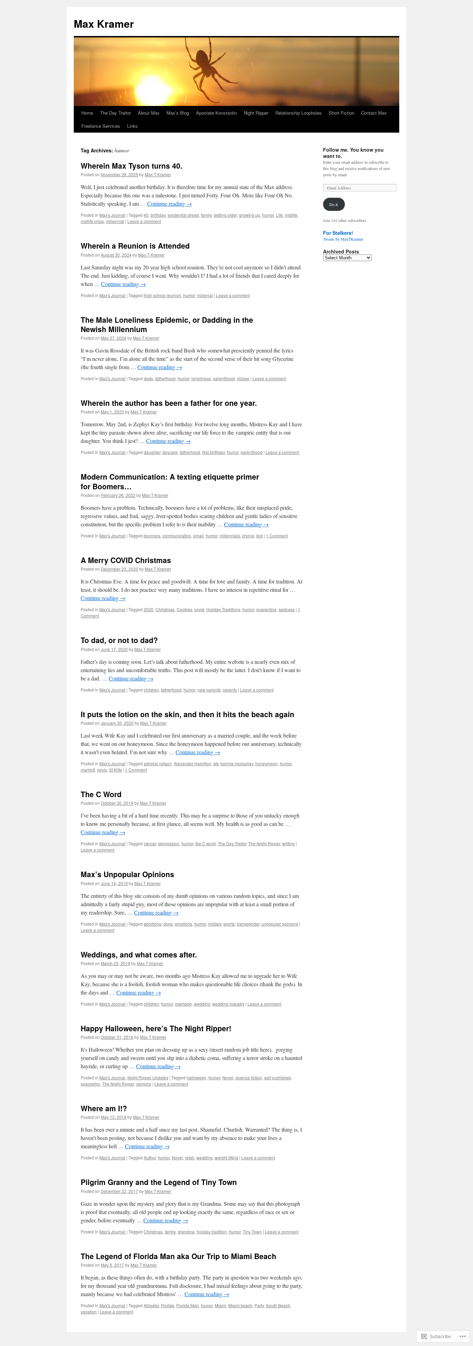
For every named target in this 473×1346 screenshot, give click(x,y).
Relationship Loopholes (298, 112)
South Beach (278, 1305)
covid (199, 609)
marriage (183, 1004)
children (151, 690)
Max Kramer (104, 23)
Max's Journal (112, 215)
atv (215, 763)
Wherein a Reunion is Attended (135, 245)
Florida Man (187, 1305)
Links (132, 126)
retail (189, 1157)
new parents (209, 690)
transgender (248, 924)
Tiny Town (252, 1231)
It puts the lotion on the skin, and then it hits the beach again (187, 714)
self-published (277, 1077)
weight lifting (226, 1157)
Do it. (334, 204)
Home (87, 112)
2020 (148, 609)
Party (259, 1305)
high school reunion (162, 295)
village (243, 378)
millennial (115, 221)
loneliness (201, 378)
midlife (291, 215)
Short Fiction (341, 112)
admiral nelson (158, 763)
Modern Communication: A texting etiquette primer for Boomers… (170, 481)
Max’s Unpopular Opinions (127, 874)
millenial (205, 295)
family (206, 215)
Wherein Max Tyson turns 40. (131, 165)
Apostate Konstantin (216, 112)
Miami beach (240, 1305)
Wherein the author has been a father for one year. (169, 403)
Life (279, 215)
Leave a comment (144, 221)
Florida (167, 1305)
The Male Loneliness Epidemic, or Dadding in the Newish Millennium (167, 324)
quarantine (266, 609)
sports (229, 924)
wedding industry (228, 1004)
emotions (183, 924)
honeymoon (266, 763)
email (198, 535)
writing (288, 843)
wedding (202, 1004)
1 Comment (277, 535)
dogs (168, 924)
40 (146, 215)
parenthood (224, 378)
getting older (225, 215)
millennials (230, 535)
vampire (143, 1084)
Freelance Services (100, 126)
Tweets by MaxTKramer (343, 239)
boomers (152, 535)
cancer (150, 843)
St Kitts (115, 770)
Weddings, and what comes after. (139, 954)
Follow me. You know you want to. (353, 152)
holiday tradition (212, 1231)
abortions (152, 924)
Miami (220, 1305)
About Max (149, 112)
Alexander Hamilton (192, 763)
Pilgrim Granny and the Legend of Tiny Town (159, 1182)
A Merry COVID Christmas (126, 560)
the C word (205, 843)
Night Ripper (256, 112)
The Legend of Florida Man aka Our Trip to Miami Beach (178, 1256)
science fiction (248, 1077)
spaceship (90, 1084)
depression (168, 843)
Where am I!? (104, 1108)
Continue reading (169, 203)
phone (248, 535)
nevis (102, 770)
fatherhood (165, 378)
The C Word (101, 794)
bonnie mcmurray (237, 763)
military (214, 924)
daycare (170, 452)
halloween (196, 1077)
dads (148, 378)
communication (176, 535)
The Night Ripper (264, 843)
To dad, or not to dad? (119, 640)
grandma (186, 1231)
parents (230, 690)
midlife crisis (92, 221)
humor (268, 215)
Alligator (151, 1305)
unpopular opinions (279, 924)
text (259, 535)
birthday (158, 215)
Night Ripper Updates (147, 1077)
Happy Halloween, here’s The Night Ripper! (156, 1028)
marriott (88, 770)
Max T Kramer (158, 174)
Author (150, 1157)
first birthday (213, 452)
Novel (227, 1077)
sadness (287, 609)
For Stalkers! (338, 232)
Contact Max (374, 112)
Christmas (165, 609)
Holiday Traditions (223, 609)
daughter (152, 452)
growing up (249, 215)
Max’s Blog (178, 112)
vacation (89, 1311)
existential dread (183, 215)
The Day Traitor (115, 112)
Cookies (184, 609)
